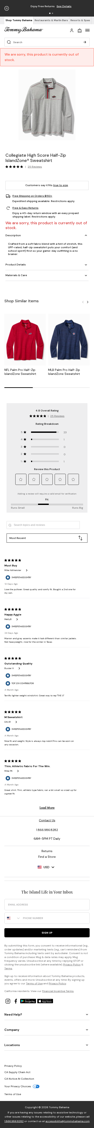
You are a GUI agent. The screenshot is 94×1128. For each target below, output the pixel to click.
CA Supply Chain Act (17, 1072)
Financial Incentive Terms (58, 991)
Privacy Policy (72, 964)
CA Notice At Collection (19, 1078)
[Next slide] (88, 301)
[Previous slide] (83, 301)
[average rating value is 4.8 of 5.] (15, 167)
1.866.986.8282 (14, 1121)
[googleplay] (28, 1001)
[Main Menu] (87, 30)
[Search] (84, 42)
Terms (8, 968)
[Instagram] (8, 1001)
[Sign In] (71, 30)
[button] (49, 13)
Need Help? (13, 1014)
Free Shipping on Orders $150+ (32, 196)
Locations (12, 1045)
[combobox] (13, 918)
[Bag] (79, 30)
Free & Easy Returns (25, 208)
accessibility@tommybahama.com (67, 1121)
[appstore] (45, 1001)
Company (11, 1030)
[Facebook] (16, 1001)
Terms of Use (34, 983)
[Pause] (6, 8)
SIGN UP (47, 932)
